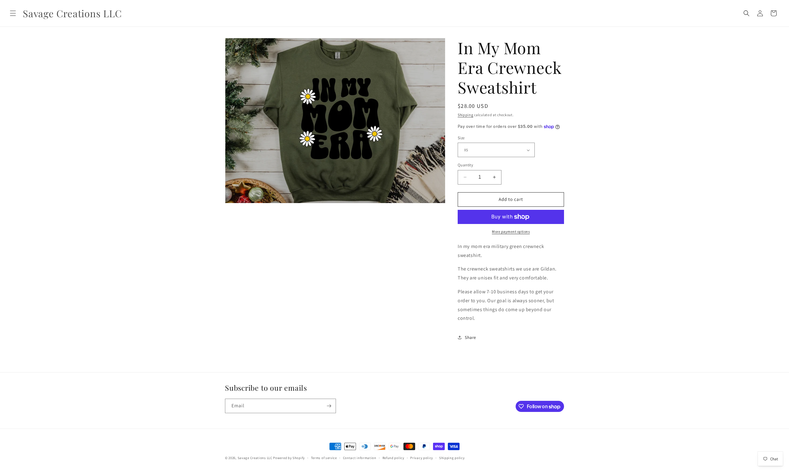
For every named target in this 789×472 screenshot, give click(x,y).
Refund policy (393, 458)
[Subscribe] (329, 406)
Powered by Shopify (289, 458)
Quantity (465, 165)
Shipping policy (452, 458)
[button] (13, 13)
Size (461, 137)
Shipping (465, 114)
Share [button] (470, 337)
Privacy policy (421, 458)
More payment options (511, 231)
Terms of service (324, 458)
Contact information (359, 458)
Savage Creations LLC (255, 458)
